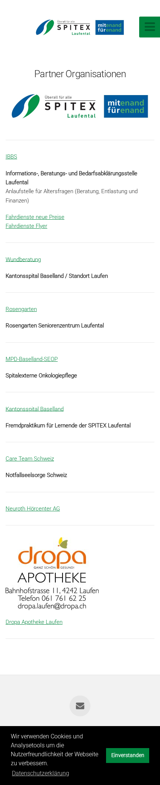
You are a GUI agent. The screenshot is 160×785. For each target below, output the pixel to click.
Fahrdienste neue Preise (35, 217)
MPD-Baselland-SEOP (32, 359)
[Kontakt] (80, 705)
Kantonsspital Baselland (35, 408)
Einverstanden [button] (127, 755)
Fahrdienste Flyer (26, 226)
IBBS (11, 156)
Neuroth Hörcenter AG (33, 508)
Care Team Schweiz (30, 458)
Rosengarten (21, 309)
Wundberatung (23, 259)
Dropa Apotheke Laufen (34, 622)
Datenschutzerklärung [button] (40, 773)
